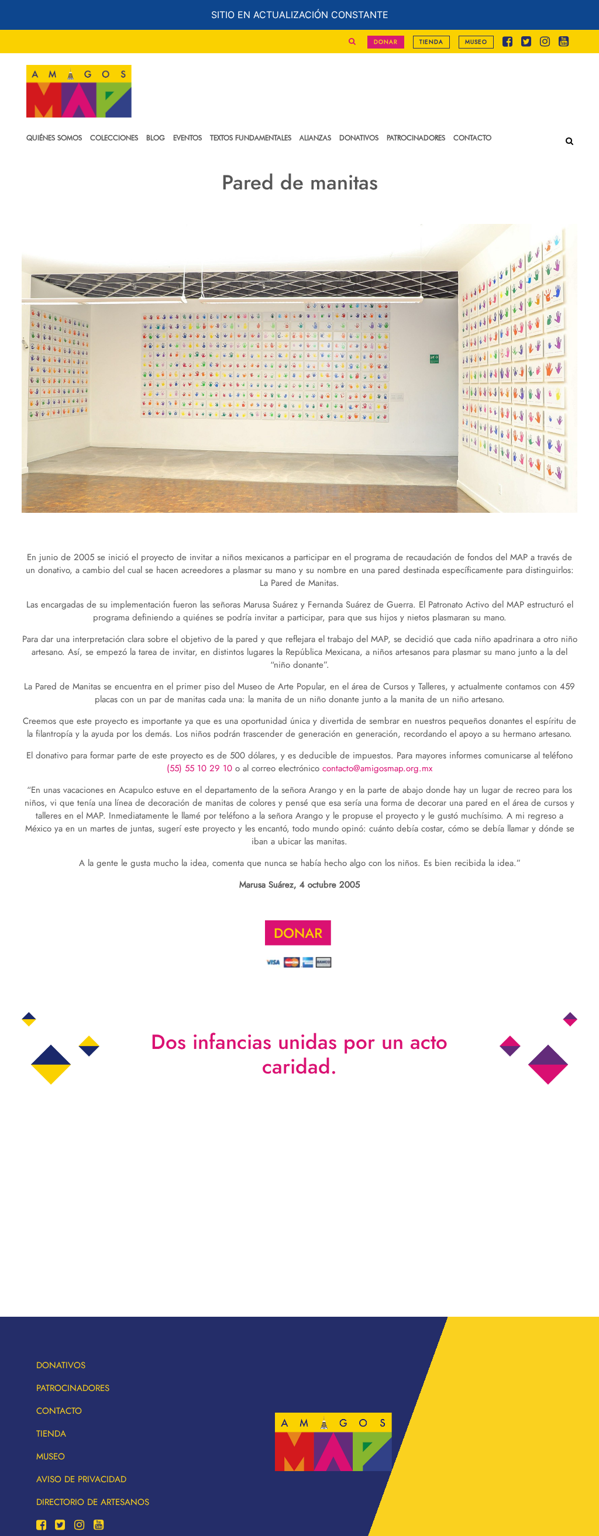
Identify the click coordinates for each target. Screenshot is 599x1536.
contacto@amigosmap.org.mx (377, 768)
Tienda (431, 41)
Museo (476, 41)
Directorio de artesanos (92, 1502)
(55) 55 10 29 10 (199, 768)
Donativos (60, 1365)
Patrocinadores (72, 1388)
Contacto (59, 1410)
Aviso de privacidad (81, 1479)
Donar (386, 41)
